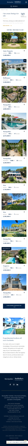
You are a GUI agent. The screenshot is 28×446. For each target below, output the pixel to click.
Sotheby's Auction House (14, 419)
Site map (14, 440)
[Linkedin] (17, 384)
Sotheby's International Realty (14, 421)
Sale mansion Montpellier (14, 403)
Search (15, 6)
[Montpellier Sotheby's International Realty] (14, 2)
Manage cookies (14, 438)
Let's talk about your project (18, 442)
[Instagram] (13, 384)
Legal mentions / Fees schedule (14, 435)
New (25, 440)
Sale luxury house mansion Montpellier (14, 405)
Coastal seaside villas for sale (14, 408)
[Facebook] (10, 384)
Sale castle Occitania (14, 410)
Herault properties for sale (14, 412)
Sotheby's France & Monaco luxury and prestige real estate (14, 417)
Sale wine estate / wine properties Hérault (14, 407)
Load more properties (14, 305)
